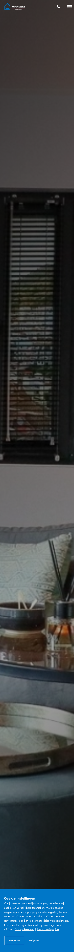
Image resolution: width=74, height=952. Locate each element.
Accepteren (14, 940)
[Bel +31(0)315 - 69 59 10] (58, 6)
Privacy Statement (24, 929)
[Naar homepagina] (15, 6)
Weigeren (34, 940)
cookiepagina (19, 925)
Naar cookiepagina (48, 929)
